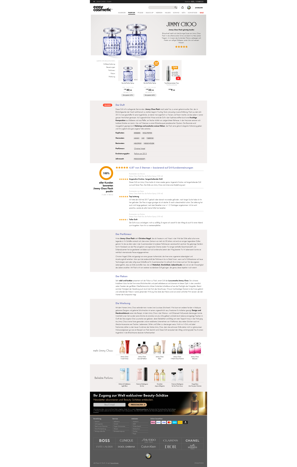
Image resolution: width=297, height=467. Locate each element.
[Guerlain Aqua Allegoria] (159, 374)
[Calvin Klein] (149, 447)
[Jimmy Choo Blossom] (195, 347)
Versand (97, 421)
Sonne (176, 13)
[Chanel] (193, 440)
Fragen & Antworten (119, 426)
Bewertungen (110, 67)
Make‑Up (149, 13)
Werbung (112, 77)
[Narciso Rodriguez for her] (142, 374)
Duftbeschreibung (109, 64)
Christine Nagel (139, 148)
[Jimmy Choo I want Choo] (124, 347)
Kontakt (116, 424)
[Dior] (171, 447)
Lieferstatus (117, 421)
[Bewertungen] (181, 46)
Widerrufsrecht (137, 426)
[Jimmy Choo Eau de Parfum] (142, 347)
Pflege (140, 13)
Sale (202, 13)
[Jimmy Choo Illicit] (159, 347)
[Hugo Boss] (104, 440)
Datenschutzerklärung (142, 409)
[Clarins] (171, 440)
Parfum (131, 13)
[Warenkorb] (182, 7)
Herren (159, 13)
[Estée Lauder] (104, 447)
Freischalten (137, 405)
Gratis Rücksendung (100, 429)
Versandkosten (114, 463)
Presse (134, 434)
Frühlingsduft (139, 159)
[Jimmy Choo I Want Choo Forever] (177, 347)
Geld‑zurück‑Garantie (101, 426)
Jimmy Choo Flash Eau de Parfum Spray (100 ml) (146, 176)
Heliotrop (137, 143)
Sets (183, 13)
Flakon (113, 73)
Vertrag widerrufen (100, 431)
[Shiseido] (149, 440)
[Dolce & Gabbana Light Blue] (124, 374)
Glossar (116, 429)
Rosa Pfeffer (147, 133)
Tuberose (150, 138)
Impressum (135, 421)
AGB (134, 424)
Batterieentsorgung (119, 431)
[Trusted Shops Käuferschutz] (189, 7)
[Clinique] (127, 440)
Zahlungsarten (99, 424)
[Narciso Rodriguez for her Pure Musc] (177, 374)
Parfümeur (111, 70)
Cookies (135, 431)
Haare (168, 13)
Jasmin (136, 138)
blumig (108, 105)
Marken (122, 13)
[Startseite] (94, 2)
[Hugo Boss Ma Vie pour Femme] (195, 374)
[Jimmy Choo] (181, 24)
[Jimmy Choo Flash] (125, 35)
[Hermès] (193, 447)
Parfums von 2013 (140, 154)
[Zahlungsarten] (177, 422)
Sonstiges (192, 13)
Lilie (143, 138)
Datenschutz (136, 429)
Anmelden (199, 8)
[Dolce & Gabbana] (127, 447)
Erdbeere (137, 133)
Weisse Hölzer (149, 143)
